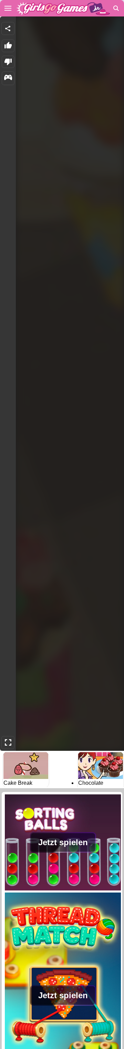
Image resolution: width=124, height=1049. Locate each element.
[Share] (7, 28)
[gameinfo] (8, 78)
